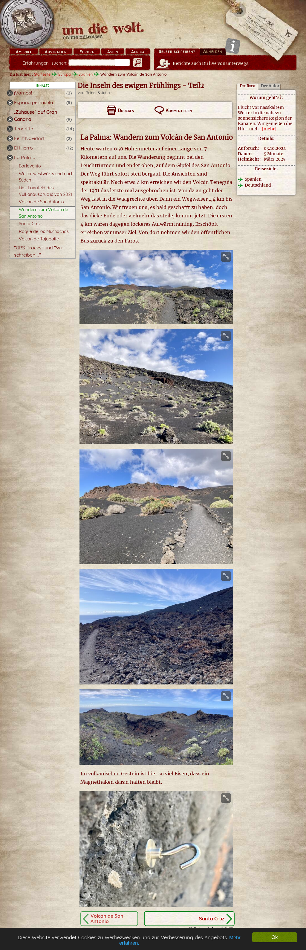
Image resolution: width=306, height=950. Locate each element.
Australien (56, 51)
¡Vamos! (23, 93)
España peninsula (33, 102)
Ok (274, 937)
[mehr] (269, 129)
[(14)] (10, 129)
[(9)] (10, 119)
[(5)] (10, 103)
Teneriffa (23, 129)
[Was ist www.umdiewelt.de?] (232, 46)
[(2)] (10, 93)
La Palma (25, 157)
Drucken (126, 110)
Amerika (24, 51)
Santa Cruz (30, 223)
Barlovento (30, 166)
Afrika (137, 51)
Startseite (42, 74)
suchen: (44, 63)
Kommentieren (179, 110)
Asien (112, 51)
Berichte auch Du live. (211, 63)
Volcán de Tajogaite (39, 239)
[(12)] (10, 148)
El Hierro (23, 148)
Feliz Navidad (29, 138)
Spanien (86, 74)
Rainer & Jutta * (99, 93)
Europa (86, 51)
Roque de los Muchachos (44, 231)
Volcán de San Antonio (41, 202)
